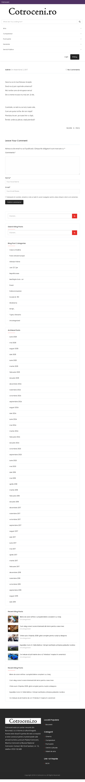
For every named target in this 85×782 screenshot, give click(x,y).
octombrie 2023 (15, 449)
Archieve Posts (14, 330)
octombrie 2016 (15, 584)
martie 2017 (13, 561)
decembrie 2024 (15, 384)
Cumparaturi (7, 34)
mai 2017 (12, 549)
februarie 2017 (14, 566)
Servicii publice (8, 49)
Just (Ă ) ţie (13, 268)
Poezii (11, 285)
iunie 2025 (13, 360)
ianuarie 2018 (14, 502)
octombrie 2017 (15, 519)
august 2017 (13, 531)
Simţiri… (12, 309)
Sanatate (6, 44)
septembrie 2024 (15, 402)
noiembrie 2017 (14, 513)
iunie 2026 (13, 337)
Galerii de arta (51, 751)
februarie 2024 (14, 437)
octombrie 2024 (15, 396)
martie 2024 (13, 431)
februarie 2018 (14, 496)
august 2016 (13, 596)
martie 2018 (13, 490)
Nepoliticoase (14, 273)
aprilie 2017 (13, 555)
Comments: (10, 152)
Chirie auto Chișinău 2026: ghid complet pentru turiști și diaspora (43, 636)
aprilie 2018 (13, 484)
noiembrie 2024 (15, 390)
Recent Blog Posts (15, 668)
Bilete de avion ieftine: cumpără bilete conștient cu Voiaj (40, 617)
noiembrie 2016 (14, 578)
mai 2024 (12, 425)
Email (7, 187)
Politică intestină (15, 291)
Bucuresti (49, 725)
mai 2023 (12, 466)
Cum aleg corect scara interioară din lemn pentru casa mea (42, 626)
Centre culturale (52, 748)
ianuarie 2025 (14, 378)
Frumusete (7, 39)
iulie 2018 (12, 472)
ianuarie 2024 (14, 443)
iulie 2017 (12, 537)
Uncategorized (14, 321)
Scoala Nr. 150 (14, 297)
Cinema (48, 736)
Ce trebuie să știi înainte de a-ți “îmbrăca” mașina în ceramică (43, 654)
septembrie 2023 (15, 455)
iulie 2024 (12, 413)
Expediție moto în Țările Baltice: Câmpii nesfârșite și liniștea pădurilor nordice (47, 645)
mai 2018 (12, 478)
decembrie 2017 (15, 508)
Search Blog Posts (15, 226)
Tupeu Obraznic (15, 315)
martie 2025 (13, 366)
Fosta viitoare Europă (17, 256)
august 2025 (13, 349)
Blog (75, 57)
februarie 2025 (14, 372)
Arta (4, 28)
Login (66, 57)
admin (8, 70)
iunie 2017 (12, 543)
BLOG (47, 763)
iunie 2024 (13, 419)
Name (8, 178)
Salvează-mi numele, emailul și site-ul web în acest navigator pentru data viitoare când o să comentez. (42, 197)
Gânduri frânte (14, 262)
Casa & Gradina (15, 250)
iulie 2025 (12, 354)
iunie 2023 (13, 460)
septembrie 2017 (15, 525)
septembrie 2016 (15, 590)
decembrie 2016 (15, 572)
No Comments (74, 70)
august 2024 (14, 407)
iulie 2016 (12, 602)
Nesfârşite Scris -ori (16, 279)
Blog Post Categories (17, 243)
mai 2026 (12, 343)
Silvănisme (13, 303)
